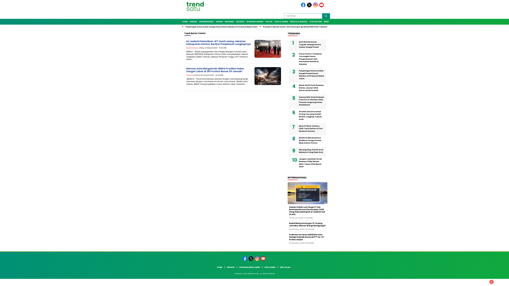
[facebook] (303, 7)
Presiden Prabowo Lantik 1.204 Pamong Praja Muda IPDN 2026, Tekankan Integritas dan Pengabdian (297, 27)
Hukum (219, 21)
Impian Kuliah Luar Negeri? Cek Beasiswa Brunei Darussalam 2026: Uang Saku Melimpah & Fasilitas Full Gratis (307, 211)
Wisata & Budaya (299, 21)
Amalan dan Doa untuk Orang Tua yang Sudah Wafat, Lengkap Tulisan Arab (310, 115)
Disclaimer (270, 267)
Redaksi (231, 267)
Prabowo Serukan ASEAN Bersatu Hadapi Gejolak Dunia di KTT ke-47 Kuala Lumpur (306, 237)
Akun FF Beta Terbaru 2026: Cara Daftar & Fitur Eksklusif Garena (311, 128)
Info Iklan (285, 267)
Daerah (193, 21)
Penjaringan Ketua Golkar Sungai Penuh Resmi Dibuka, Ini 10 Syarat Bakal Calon (211, 27)
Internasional (206, 21)
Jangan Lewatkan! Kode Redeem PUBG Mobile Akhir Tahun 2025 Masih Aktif (310, 163)
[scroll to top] (491, 282)
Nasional (229, 21)
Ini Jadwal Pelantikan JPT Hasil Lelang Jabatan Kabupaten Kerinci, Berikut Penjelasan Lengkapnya (218, 43)
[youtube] (322, 7)
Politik (268, 21)
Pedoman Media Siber (249, 267)
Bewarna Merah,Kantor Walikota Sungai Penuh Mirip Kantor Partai (310, 140)
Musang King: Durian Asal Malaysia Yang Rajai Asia (311, 151)
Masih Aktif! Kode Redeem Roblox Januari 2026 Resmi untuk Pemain (311, 88)
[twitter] (310, 7)
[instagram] (316, 7)
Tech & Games (281, 21)
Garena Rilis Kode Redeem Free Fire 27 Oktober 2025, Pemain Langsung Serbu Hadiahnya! (311, 101)
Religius (240, 21)
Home (185, 21)
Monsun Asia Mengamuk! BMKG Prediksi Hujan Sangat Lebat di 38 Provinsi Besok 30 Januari (215, 70)
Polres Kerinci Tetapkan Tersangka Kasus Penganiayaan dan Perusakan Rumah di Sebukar (310, 59)
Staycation (316, 21)
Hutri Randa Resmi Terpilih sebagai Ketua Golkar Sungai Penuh (310, 44)
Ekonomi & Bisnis (255, 21)
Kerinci (196, 48)
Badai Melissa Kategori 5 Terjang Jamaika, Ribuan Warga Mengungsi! (307, 224)
